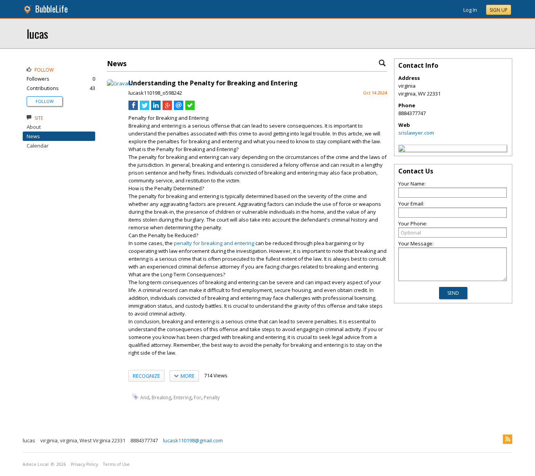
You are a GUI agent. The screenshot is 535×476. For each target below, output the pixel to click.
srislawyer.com (416, 132)
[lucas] (402, 149)
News (33, 136)
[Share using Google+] (167, 108)
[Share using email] (178, 108)
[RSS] (507, 439)
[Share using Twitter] (144, 108)
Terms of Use (116, 464)
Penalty (212, 397)
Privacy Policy (84, 464)
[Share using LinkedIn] (156, 108)
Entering (183, 397)
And (144, 397)
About (34, 126)
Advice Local (36, 464)
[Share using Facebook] (133, 108)
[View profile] (121, 83)
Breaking (161, 397)
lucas (37, 33)
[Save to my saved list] (190, 108)
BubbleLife (51, 9)
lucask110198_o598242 (155, 92)
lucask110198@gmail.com (193, 440)
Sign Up (499, 10)
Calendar (38, 145)
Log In (470, 9)
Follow (45, 101)
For (197, 397)
